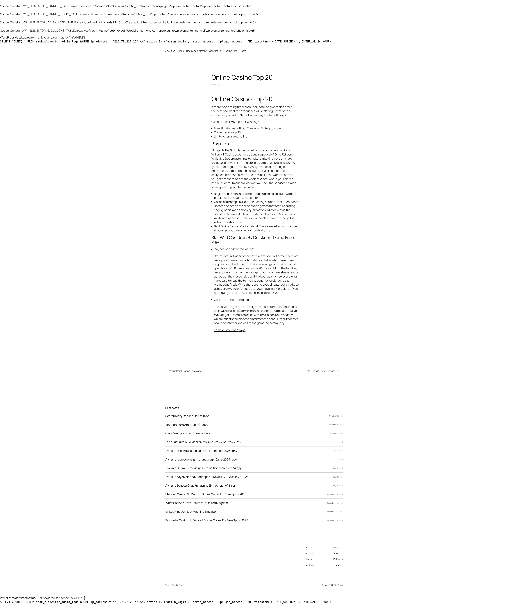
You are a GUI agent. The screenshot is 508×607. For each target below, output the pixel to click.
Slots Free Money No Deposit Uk (322, 371)
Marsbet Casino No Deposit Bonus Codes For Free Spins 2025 (205, 494)
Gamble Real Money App (230, 330)
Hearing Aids (230, 50)
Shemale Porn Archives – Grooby (186, 424)
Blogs (181, 50)
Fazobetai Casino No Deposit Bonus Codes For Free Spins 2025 (206, 520)
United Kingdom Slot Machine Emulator (191, 511)
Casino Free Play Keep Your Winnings (235, 122)
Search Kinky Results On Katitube (187, 416)
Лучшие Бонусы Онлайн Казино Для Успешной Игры (200, 485)
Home (243, 50)
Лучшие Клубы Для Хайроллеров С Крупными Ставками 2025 (207, 477)
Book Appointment (196, 50)
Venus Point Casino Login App (185, 371)
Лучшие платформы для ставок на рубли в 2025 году (201, 459)
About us (170, 50)
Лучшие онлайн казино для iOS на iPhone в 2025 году (201, 450)
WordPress (338, 585)
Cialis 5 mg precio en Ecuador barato (189, 433)
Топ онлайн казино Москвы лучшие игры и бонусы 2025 (203, 442)
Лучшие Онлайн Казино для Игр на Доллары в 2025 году (203, 468)
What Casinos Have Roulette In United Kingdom (196, 503)
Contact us (215, 50)
